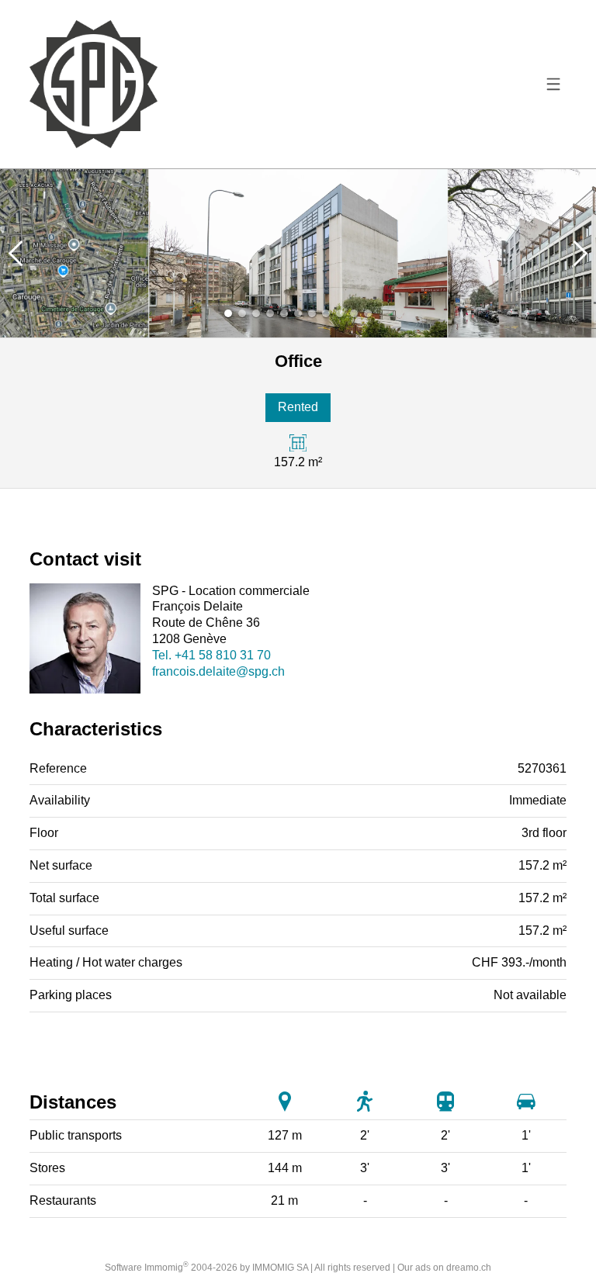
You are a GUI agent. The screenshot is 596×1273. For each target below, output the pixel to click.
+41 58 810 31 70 (211, 655)
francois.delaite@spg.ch (218, 671)
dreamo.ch (468, 1267)
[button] (15, 253)
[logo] (93, 83)
